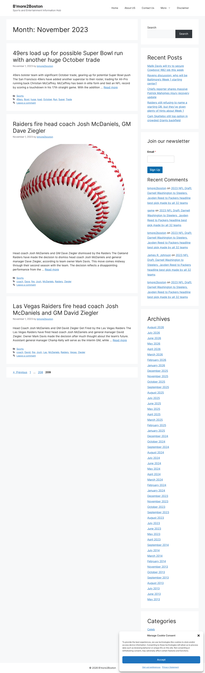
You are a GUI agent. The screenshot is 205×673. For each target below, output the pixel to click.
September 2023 (158, 512)
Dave (27, 281)
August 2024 (155, 452)
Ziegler (67, 281)
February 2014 (156, 561)
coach (19, 281)
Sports (20, 95)
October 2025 (156, 381)
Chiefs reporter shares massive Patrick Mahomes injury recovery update (168, 93)
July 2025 (153, 398)
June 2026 (154, 338)
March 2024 (155, 479)
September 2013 (158, 577)
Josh (38, 281)
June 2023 (154, 528)
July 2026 (153, 332)
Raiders (59, 281)
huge (33, 99)
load (39, 99)
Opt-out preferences (151, 667)
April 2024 (154, 474)
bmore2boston (156, 188)
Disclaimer (183, 7)
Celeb (151, 629)
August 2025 (155, 392)
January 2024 (156, 490)
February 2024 (156, 485)
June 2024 (154, 463)
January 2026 (156, 365)
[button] (198, 635)
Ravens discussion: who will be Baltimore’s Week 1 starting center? (167, 79)
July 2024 (153, 457)
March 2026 (155, 354)
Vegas (73, 352)
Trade (69, 99)
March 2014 (155, 555)
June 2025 (154, 403)
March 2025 (155, 419)
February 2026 (156, 360)
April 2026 (154, 349)
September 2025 (158, 387)
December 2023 (157, 496)
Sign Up (155, 169)
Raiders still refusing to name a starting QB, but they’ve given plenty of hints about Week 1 (167, 106)
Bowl (26, 99)
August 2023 (155, 517)
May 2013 (153, 599)
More (164, 7)
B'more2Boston (28, 6)
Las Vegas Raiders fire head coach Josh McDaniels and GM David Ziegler (65, 309)
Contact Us (148, 7)
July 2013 (153, 588)
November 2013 (157, 566)
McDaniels (48, 281)
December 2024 (157, 436)
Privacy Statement (170, 667)
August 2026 (155, 327)
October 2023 (156, 506)
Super (61, 99)
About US (130, 7)
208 (41, 372)
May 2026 (153, 343)
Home (114, 7)
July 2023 (153, 523)
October (47, 99)
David (28, 352)
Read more (111, 87)
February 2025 (156, 425)
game (151, 210)
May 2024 (153, 468)
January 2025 (156, 430)
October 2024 (156, 441)
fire (33, 281)
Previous (20, 372)
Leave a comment (26, 102)
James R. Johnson (159, 255)
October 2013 (156, 572)
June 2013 (154, 594)
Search (151, 27)
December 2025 (157, 370)
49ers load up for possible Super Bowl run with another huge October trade (68, 56)
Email (151, 151)
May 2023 (153, 534)
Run (55, 99)
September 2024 (158, 447)
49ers (19, 99)
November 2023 (157, 501)
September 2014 (158, 545)
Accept (161, 659)
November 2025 (157, 376)
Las (45, 352)
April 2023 (154, 539)
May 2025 (153, 409)
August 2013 (155, 583)
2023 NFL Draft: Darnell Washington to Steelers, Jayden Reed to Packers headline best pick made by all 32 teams (169, 265)
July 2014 (153, 550)
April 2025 (153, 414)
